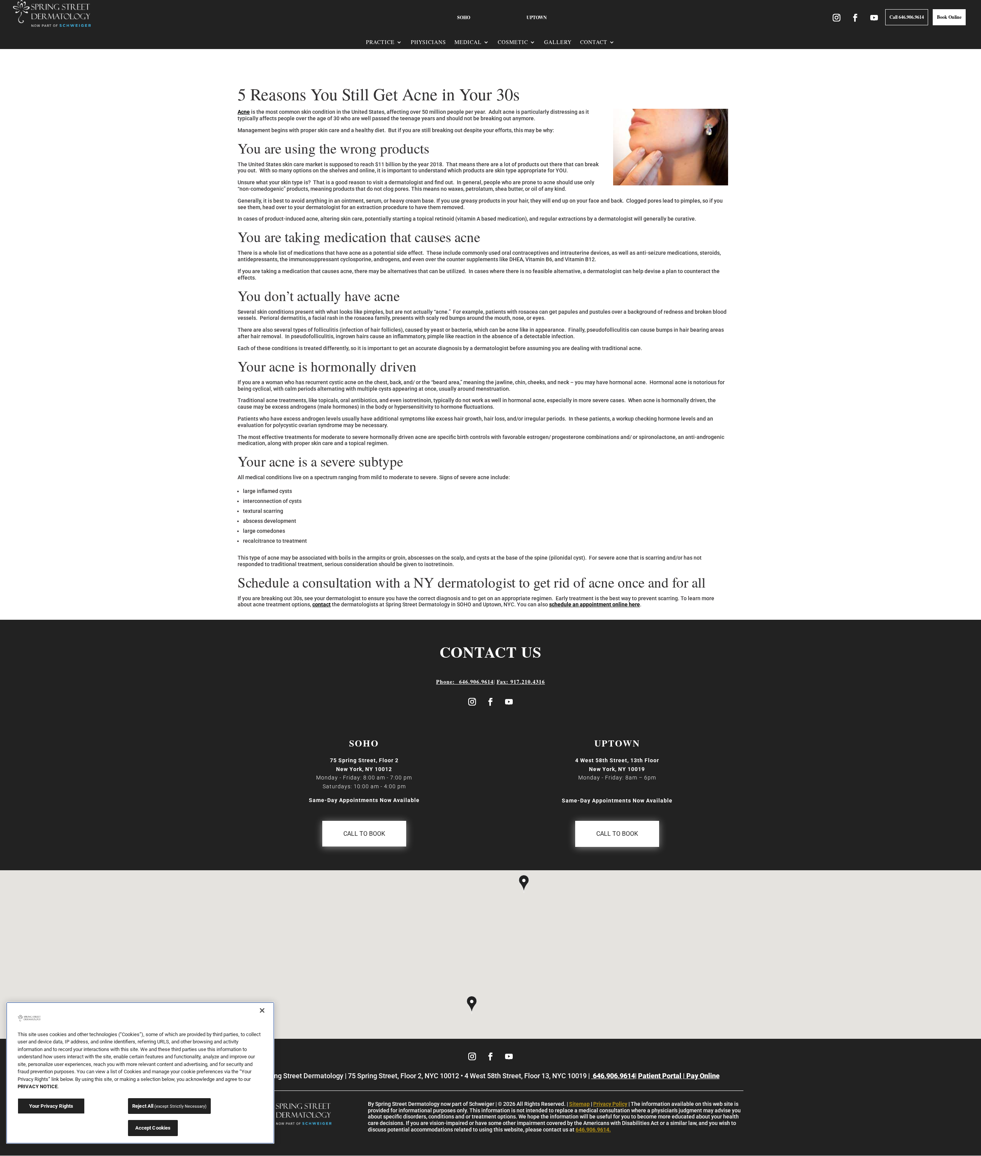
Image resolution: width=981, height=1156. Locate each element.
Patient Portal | (662, 1076)
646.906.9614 (613, 1076)
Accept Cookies (153, 1128)
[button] (471, 1006)
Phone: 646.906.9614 (465, 682)
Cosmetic (513, 42)
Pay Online (703, 1076)
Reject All (169, 1106)
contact (321, 604)
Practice (380, 42)
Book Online (949, 17)
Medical (468, 42)
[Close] (262, 1010)
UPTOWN (537, 17)
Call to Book (364, 833)
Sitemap (579, 1104)
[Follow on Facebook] (490, 701)
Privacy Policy (610, 1104)
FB (850, 17)
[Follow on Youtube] (509, 701)
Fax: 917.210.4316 (521, 682)
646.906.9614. (593, 1130)
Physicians (428, 42)
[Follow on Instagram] (472, 701)
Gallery (558, 42)
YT (878, 17)
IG (841, 17)
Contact (593, 42)
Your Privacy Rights (51, 1106)
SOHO (463, 17)
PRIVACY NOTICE (37, 1086)
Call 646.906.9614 (906, 17)
